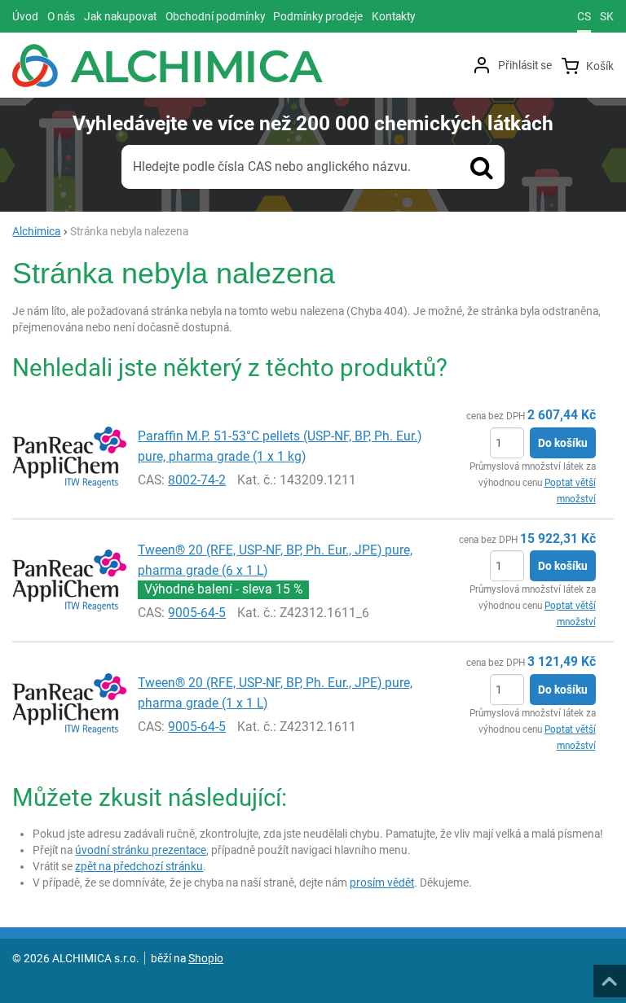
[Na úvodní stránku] (167, 65)
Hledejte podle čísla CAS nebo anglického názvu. (272, 166)
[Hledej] (482, 167)
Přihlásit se (525, 65)
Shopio (205, 958)
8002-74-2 (197, 480)
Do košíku (563, 442)
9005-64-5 (197, 612)
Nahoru (611, 976)
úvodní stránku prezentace (140, 849)
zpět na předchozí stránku (139, 866)
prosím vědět (382, 882)
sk (607, 16)
